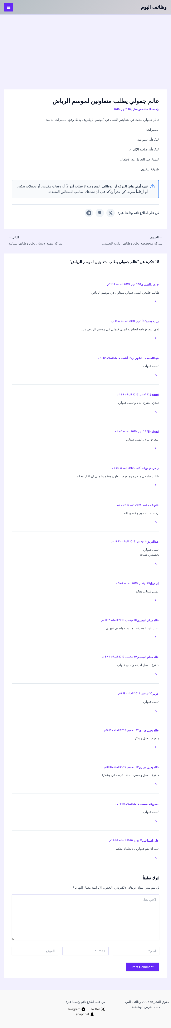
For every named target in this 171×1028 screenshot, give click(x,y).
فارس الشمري (150, 284)
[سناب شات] (100, 213)
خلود (156, 505)
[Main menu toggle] (8, 7)
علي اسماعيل (150, 840)
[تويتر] (110, 213)
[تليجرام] (89, 213)
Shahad (153, 431)
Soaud (154, 394)
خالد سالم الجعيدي (148, 657)
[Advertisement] (85, 46)
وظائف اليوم (154, 7)
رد (156, 300)
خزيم (155, 693)
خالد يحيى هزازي (149, 730)
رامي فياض (152, 468)
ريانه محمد (152, 321)
